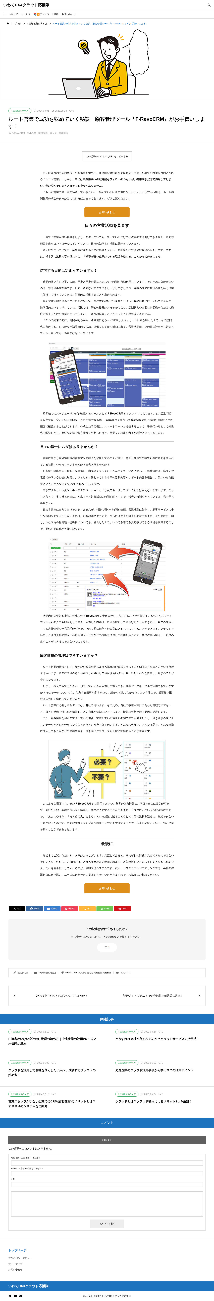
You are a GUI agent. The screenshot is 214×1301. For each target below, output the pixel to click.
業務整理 (63, 133)
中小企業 (31, 133)
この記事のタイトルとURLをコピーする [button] (107, 156)
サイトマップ (15, 1264)
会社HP (14, 14)
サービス (26, 14)
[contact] (20, 1295)
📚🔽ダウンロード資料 (46, 14)
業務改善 (43, 133)
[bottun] (209, 5)
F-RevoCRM (18, 133)
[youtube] (15, 1295)
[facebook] (9, 1295)
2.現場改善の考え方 (47, 972)
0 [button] (108, 947)
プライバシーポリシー (20, 1258)
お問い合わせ (69, 14)
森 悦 (27, 972)
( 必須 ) (25, 1158)
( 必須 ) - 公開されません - (27, 1169)
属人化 (53, 133)
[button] (5, 14)
